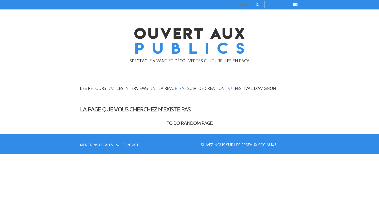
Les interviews (132, 88)
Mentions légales (96, 144)
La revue (167, 88)
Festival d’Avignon (255, 88)
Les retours (93, 88)
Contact (131, 144)
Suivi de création (206, 88)
